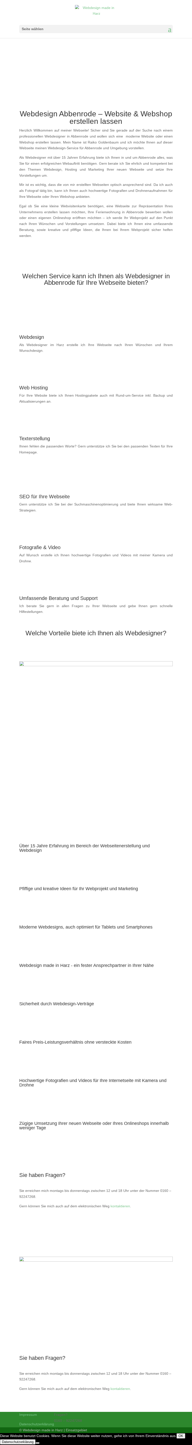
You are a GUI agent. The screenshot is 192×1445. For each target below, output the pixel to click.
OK (180, 1436)
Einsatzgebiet (76, 1430)
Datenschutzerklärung (36, 1424)
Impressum (28, 1415)
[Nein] (38, 1443)
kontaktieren (120, 1206)
